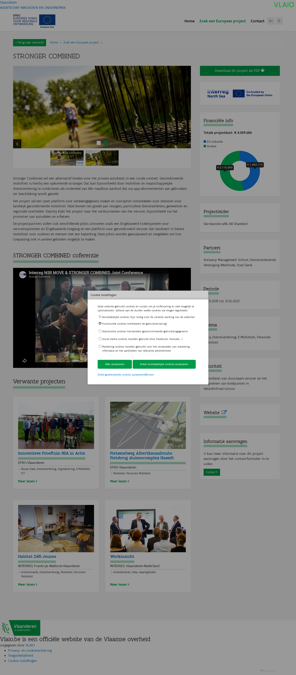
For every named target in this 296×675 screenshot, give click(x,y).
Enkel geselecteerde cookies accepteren (121, 374)
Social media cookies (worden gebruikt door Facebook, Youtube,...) (142, 339)
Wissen (149, 374)
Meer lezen (26, 481)
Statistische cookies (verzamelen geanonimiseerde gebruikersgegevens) (145, 331)
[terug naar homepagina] (284, 4)
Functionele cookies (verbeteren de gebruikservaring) (134, 323)
